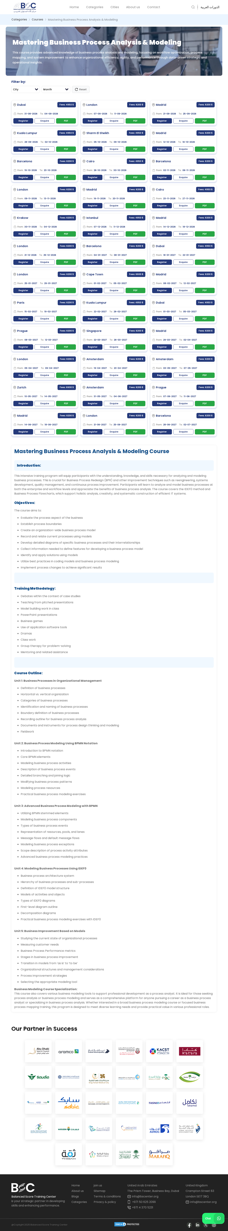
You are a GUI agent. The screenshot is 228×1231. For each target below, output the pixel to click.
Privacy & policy (105, 1202)
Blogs (75, 1196)
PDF (66, 120)
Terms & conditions (107, 1196)
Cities (114, 7)
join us (98, 1185)
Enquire (44, 120)
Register (23, 120)
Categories (94, 7)
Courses (37, 19)
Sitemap (99, 1191)
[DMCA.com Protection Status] (127, 1225)
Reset (83, 89)
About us (133, 7)
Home (74, 7)
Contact (153, 7)
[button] (209, 7)
